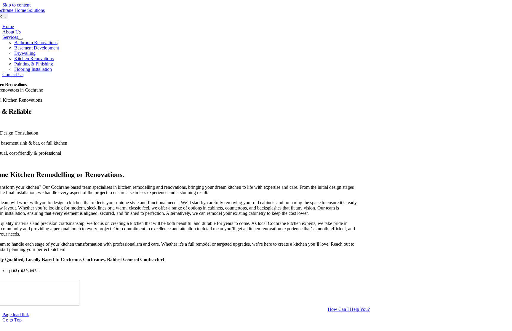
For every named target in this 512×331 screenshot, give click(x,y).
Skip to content (16, 4)
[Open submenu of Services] (20, 39)
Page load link (15, 314)
